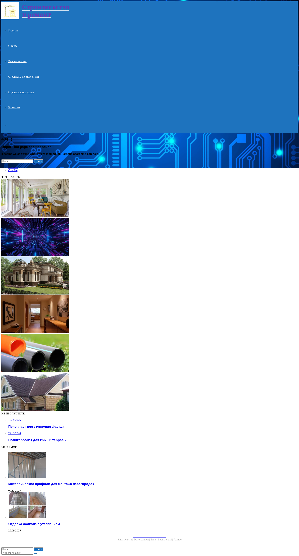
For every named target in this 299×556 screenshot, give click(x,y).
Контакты (14, 107)
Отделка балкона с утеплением (34, 524)
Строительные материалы (23, 76)
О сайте (12, 45)
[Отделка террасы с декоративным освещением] (105, 198)
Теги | (154, 539)
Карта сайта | (126, 539)
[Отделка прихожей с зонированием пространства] (105, 314)
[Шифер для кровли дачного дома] (105, 392)
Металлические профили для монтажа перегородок (51, 484)
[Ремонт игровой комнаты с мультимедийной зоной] (105, 237)
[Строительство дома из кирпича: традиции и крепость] (105, 275)
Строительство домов (21, 92)
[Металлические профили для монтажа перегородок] (108, 465)
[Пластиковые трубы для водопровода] (105, 353)
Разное (178, 539)
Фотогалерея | (142, 539)
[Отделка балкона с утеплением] (108, 505)
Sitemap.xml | (166, 539)
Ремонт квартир (17, 61)
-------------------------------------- (149, 536)
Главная (13, 30)
